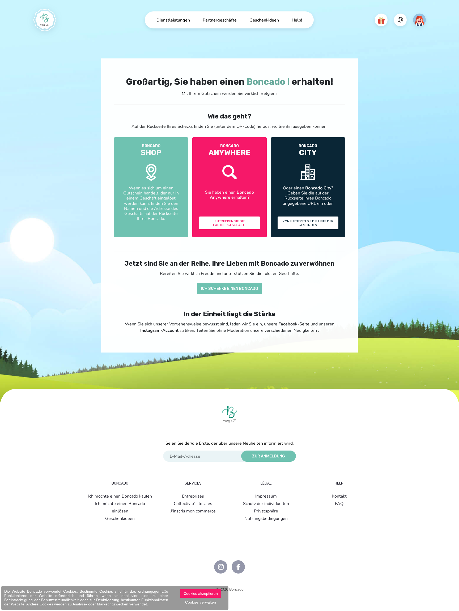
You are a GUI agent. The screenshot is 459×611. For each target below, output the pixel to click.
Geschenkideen (264, 20)
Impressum (266, 496)
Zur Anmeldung (268, 456)
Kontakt (339, 496)
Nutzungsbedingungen (266, 518)
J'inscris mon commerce (193, 511)
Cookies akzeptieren (201, 593)
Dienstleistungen (173, 20)
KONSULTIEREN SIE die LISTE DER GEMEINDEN (308, 223)
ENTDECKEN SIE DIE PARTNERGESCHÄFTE (229, 223)
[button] (381, 20)
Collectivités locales (193, 503)
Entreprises (193, 496)
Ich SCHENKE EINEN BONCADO (229, 288)
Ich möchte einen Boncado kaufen (120, 496)
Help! (297, 20)
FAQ (339, 503)
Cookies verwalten (200, 602)
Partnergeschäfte (220, 20)
